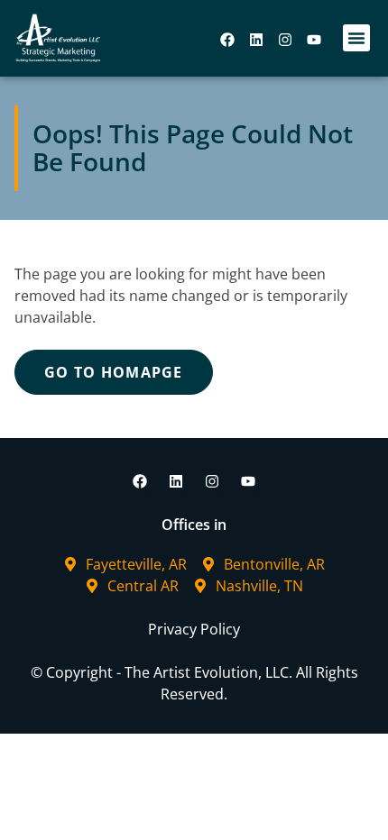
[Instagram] (285, 39)
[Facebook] (227, 39)
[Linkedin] (256, 39)
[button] (356, 37)
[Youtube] (314, 39)
